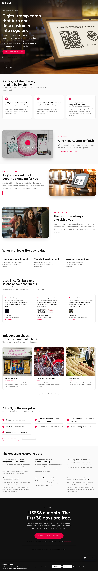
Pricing (81, 3)
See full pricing (67, 541)
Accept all (57, 566)
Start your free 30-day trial (14, 51)
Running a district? (11, 57)
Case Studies (75, 3)
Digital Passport (60, 3)
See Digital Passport (61, 549)
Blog (86, 3)
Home (46, 3)
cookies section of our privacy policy (17, 568)
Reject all (67, 566)
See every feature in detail (29, 439)
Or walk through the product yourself (67, 151)
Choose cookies (77, 566)
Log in (94, 3)
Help (90, 3)
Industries (67, 3)
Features (52, 3)
